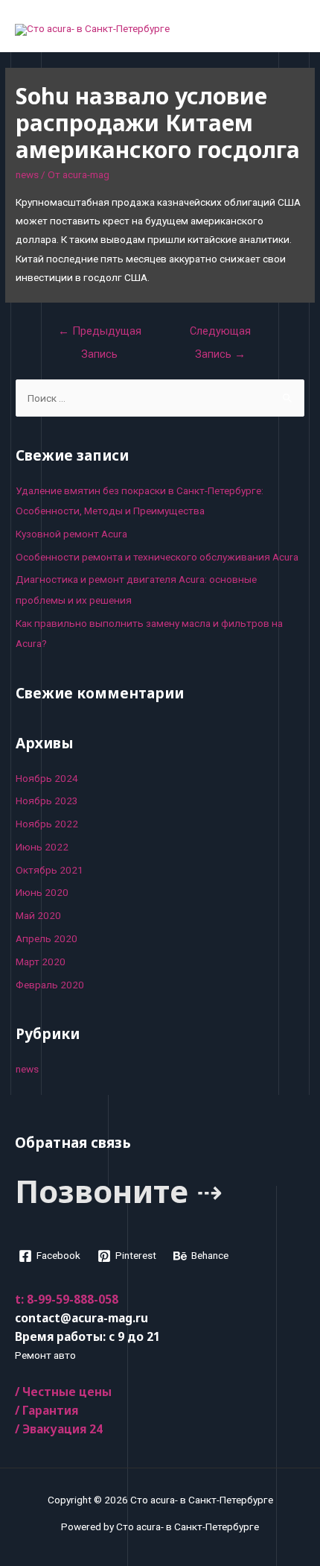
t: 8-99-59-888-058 (66, 1299)
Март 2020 (40, 961)
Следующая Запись (220, 334)
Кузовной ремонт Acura (71, 534)
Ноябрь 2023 (47, 800)
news (27, 174)
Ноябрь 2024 (47, 778)
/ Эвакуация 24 (59, 1429)
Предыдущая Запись (99, 334)
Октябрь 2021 (49, 870)
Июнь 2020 (42, 892)
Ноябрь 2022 (47, 824)
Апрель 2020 (46, 938)
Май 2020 (38, 915)
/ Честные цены (63, 1391)
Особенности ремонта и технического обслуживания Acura (157, 557)
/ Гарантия (46, 1410)
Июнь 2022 (42, 847)
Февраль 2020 (50, 985)
